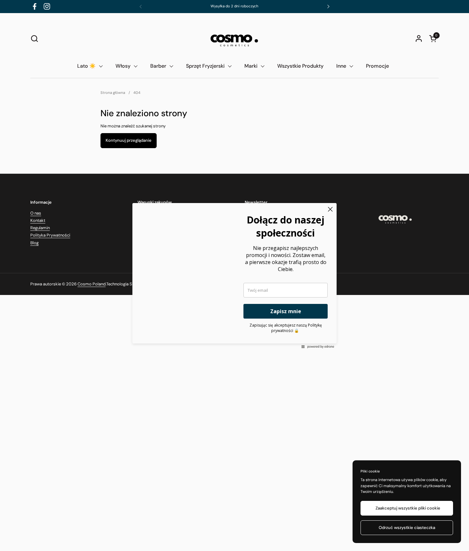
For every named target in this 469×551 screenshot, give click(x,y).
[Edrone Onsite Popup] (234, 275)
